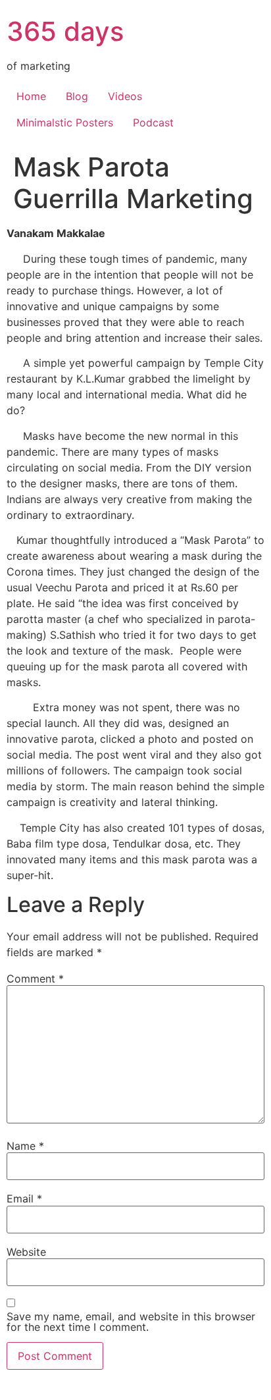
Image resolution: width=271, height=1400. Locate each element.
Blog (77, 96)
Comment (35, 978)
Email (24, 1198)
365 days (65, 31)
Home (31, 96)
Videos (125, 96)
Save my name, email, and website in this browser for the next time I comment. (131, 1321)
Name (25, 1146)
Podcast (153, 122)
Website (26, 1252)
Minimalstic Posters (64, 122)
